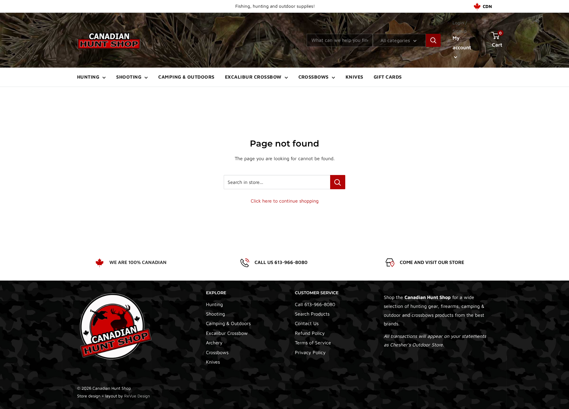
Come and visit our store (432, 262)
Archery (214, 342)
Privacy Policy (310, 352)
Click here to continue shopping (285, 200)
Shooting (128, 76)
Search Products (312, 313)
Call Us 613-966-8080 (281, 262)
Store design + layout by (113, 395)
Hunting (88, 76)
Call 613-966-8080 (315, 304)
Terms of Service (313, 342)
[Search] (433, 40)
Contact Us (307, 323)
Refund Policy (310, 333)
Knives (354, 76)
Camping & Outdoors (186, 76)
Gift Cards (388, 76)
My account (462, 42)
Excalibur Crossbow (253, 76)
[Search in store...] (337, 182)
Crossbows (313, 76)
